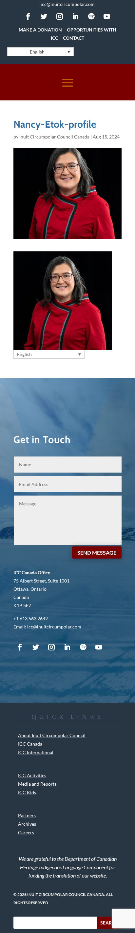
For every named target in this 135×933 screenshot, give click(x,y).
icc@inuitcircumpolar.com (68, 4)
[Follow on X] (43, 16)
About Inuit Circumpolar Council (52, 735)
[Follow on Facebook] (28, 16)
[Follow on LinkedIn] (75, 16)
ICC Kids (27, 792)
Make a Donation (40, 29)
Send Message (96, 552)
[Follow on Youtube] (106, 16)
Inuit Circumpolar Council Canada (54, 136)
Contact (73, 38)
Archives (27, 824)
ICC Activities (32, 775)
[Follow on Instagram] (59, 16)
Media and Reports (37, 784)
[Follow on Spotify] (91, 16)
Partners (27, 815)
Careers (26, 832)
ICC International (35, 752)
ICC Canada (30, 744)
